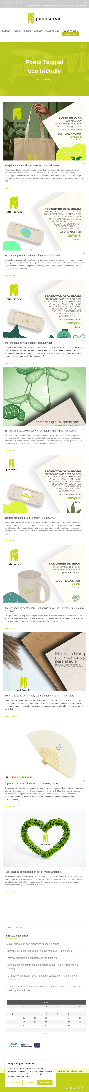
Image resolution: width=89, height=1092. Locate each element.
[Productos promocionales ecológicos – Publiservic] (44, 221)
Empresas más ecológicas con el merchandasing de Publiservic (40, 430)
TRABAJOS (5, 31)
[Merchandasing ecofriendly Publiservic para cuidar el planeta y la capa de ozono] (44, 574)
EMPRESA (37, 31)
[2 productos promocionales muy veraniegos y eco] (44, 749)
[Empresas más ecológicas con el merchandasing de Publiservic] (44, 396)
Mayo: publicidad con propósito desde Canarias (32, 943)
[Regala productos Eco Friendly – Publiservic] (44, 484)
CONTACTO (70, 34)
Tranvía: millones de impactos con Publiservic (31, 957)
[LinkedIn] (14, 2)
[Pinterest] (21, 2)
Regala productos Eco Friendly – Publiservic (30, 517)
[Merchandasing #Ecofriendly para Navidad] (44, 309)
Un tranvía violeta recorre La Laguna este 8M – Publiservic (39, 950)
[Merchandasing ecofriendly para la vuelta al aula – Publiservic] (44, 661)
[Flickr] (10, 2)
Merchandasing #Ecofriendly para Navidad (28, 342)
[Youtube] (17, 2)
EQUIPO (27, 31)
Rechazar (29, 1082)
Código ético (60, 1071)
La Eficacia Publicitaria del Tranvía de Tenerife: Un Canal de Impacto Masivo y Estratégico (44, 988)
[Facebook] (3, 2)
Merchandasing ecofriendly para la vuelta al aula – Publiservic (39, 695)
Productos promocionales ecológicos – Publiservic (33, 255)
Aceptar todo (45, 1082)
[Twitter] (7, 2)
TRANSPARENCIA (52, 31)
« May (45, 1033)
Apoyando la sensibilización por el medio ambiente (33, 871)
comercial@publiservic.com (49, 5)
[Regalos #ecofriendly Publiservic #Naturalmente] (44, 131)
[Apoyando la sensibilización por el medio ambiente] (44, 839)
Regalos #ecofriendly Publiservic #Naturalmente (32, 165)
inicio (39, 80)
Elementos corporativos (75, 1071)
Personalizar (15, 1082)
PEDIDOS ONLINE (70, 31)
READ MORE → (11, 188)
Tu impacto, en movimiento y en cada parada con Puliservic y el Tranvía (41, 977)
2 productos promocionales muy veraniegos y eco (32, 783)
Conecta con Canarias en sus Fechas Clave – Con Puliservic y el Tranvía (42, 966)
